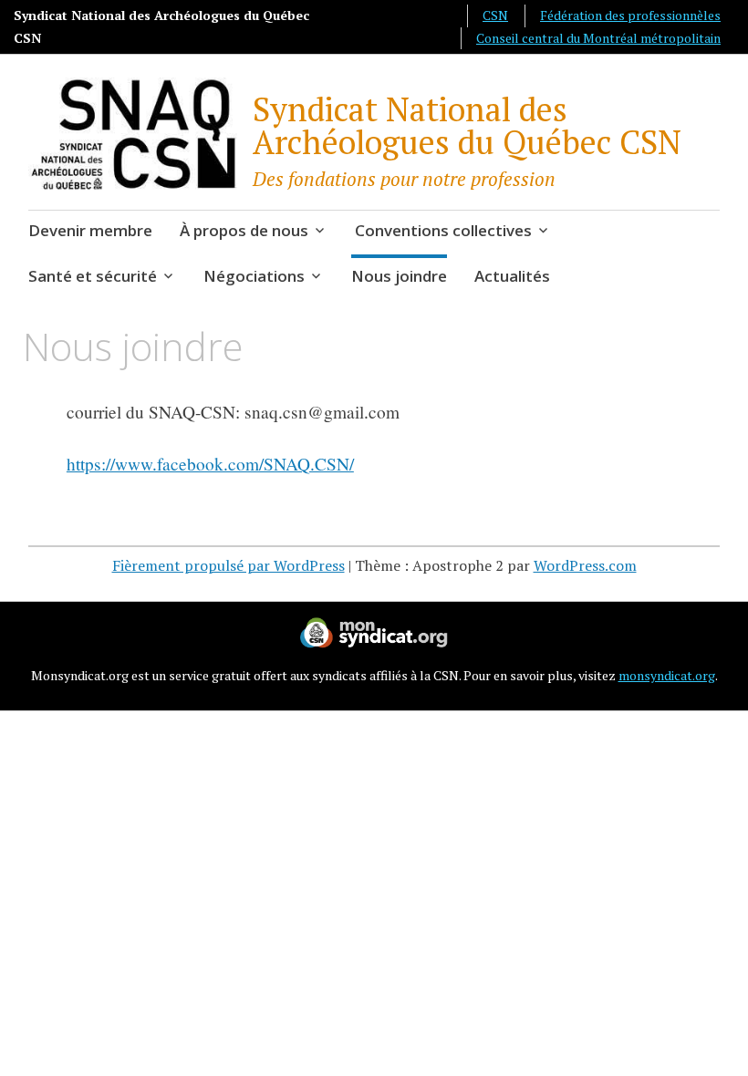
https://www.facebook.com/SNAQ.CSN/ (210, 463)
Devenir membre (90, 230)
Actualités (512, 275)
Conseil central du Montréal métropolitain (598, 38)
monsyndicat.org (666, 675)
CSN (495, 15)
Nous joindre (399, 275)
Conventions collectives (443, 230)
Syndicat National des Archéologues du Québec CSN (467, 125)
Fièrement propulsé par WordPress (228, 565)
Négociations (254, 275)
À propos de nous (244, 230)
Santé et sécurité (92, 275)
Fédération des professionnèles (630, 15)
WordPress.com (585, 565)
